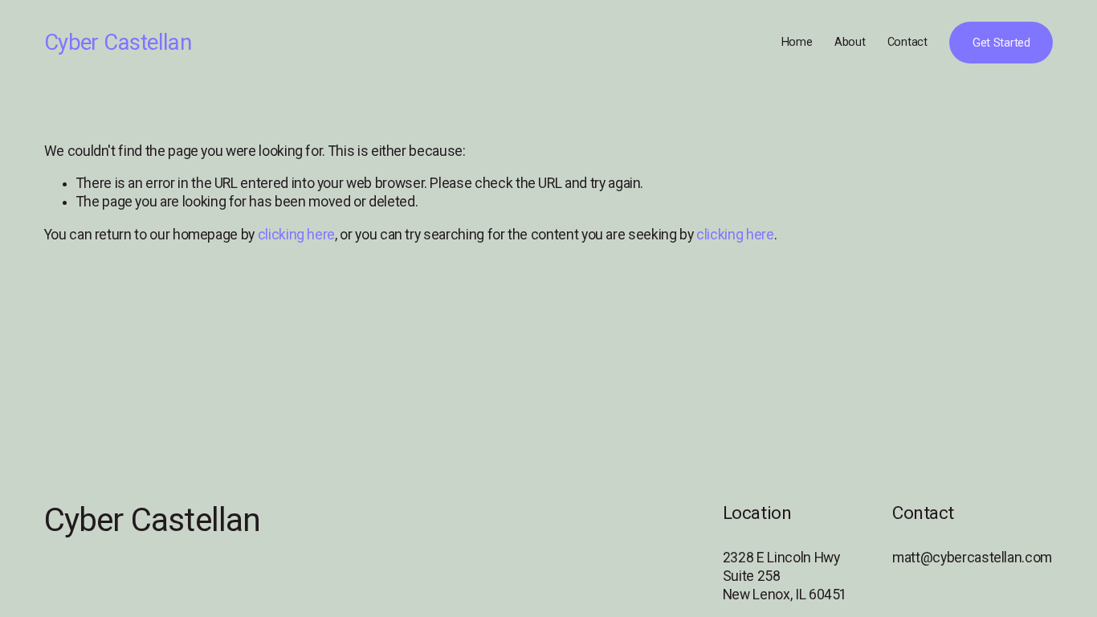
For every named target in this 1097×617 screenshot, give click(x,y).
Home (797, 42)
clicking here (296, 235)
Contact (907, 42)
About (850, 42)
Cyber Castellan (118, 42)
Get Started (1001, 43)
